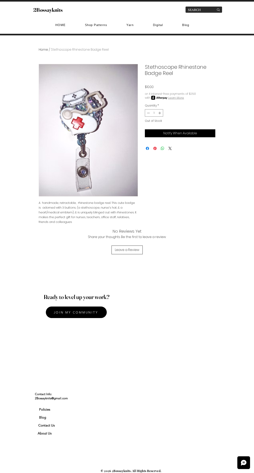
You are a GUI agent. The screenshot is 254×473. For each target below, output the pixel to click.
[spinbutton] (154, 112)
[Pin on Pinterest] (155, 148)
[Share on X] (170, 148)
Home (43, 49)
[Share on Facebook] (147, 148)
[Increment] (160, 112)
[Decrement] (147, 112)
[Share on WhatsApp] (162, 148)
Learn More (176, 98)
